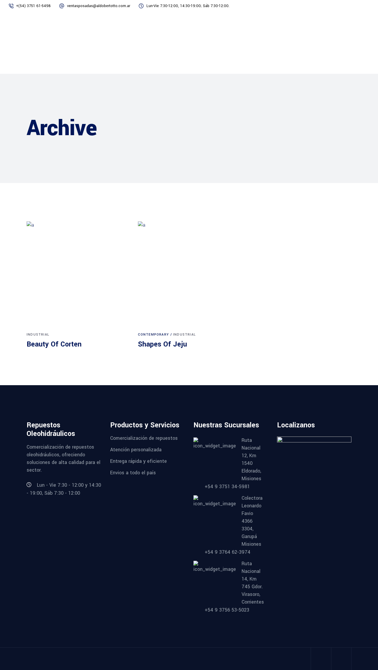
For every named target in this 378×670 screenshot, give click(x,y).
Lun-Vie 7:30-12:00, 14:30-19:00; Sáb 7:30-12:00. (187, 6)
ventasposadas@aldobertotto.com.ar (98, 6)
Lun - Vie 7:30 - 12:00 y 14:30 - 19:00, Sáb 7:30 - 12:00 (64, 489)
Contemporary (153, 334)
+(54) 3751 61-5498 (33, 6)
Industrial (38, 334)
